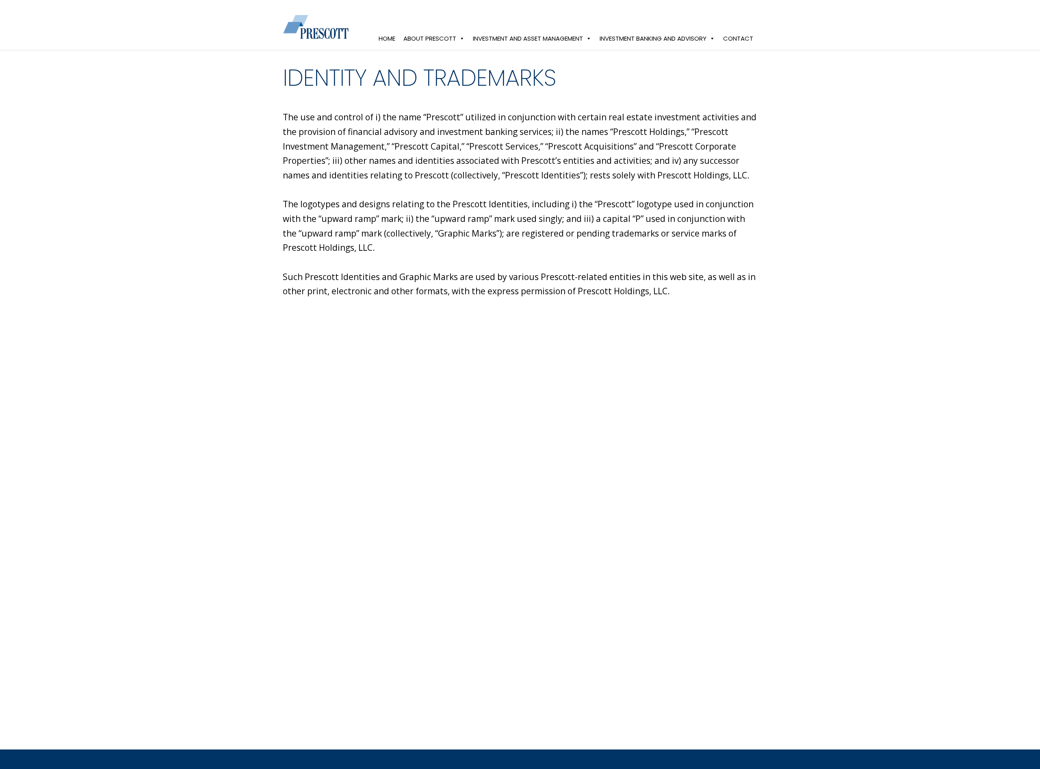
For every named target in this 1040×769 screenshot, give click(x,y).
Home (387, 38)
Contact (738, 38)
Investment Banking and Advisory (653, 38)
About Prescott (429, 38)
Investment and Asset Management (528, 38)
